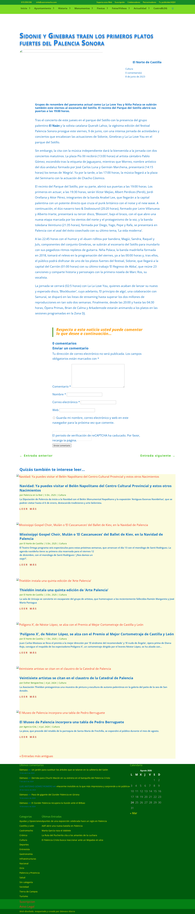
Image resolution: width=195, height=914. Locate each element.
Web (55, 410)
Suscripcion (27, 902)
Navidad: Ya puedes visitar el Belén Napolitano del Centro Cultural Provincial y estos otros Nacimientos (96, 487)
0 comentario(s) (133, 72)
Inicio (24, 8)
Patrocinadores (149, 2)
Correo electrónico (66, 402)
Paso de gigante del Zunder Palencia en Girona (55, 794)
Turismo (24, 896)
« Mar (133, 813)
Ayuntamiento (42, 8)
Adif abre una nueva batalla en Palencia (62, 825)
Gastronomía (26, 854)
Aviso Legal (27, 907)
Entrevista (25, 849)
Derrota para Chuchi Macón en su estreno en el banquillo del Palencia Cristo (71, 777)
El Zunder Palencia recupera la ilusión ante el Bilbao (58, 802)
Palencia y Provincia (30, 872)
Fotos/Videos (119, 8)
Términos (66, 439)
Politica (56, 439)
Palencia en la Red (33, 495)
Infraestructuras (28, 858)
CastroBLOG (160, 8)
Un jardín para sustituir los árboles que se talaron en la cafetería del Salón (70, 769)
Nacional (24, 863)
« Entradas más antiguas (36, 756)
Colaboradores (134, 2)
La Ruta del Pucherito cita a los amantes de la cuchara (69, 835)
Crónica (23, 835)
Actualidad (140, 8)
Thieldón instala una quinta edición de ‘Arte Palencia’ (64, 590)
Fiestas (101, 8)
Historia (62, 8)
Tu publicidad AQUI (167, 2)
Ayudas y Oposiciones (31, 821)
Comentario (61, 386)
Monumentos (82, 8)
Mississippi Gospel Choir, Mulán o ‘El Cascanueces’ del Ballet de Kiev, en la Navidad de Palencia (91, 536)
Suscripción (120, 2)
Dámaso (24, 769)
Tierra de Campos (29, 891)
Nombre (59, 394)
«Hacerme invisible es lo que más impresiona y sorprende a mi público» (93, 786)
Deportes (24, 844)
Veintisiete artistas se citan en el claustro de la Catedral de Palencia (76, 678)
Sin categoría (26, 882)
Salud (22, 877)
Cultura (129, 68)
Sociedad (24, 886)
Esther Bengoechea (33, 682)
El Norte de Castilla (33, 543)
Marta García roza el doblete (56, 830)
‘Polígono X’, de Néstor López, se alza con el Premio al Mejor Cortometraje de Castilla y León (97, 634)
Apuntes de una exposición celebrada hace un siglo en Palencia (74, 821)
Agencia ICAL (30, 726)
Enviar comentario (62, 445)
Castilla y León (27, 825)
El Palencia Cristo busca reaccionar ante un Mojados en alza (72, 840)
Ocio (22, 868)
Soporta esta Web (104, 2)
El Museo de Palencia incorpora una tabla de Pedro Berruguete (72, 722)
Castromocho (26, 830)
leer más (28, 508)
